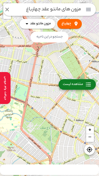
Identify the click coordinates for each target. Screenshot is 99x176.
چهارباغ (66, 23)
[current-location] (89, 149)
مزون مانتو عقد (40, 23)
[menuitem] (88, 9)
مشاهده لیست (73, 84)
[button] (90, 130)
